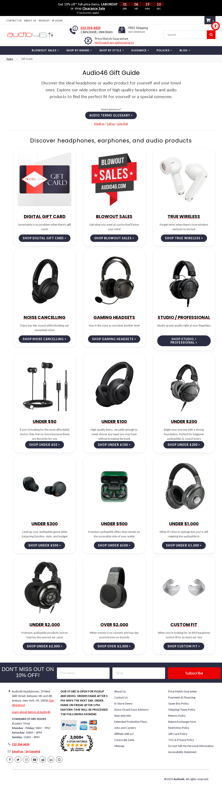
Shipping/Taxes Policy (181, 709)
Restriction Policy (178, 728)
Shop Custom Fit (183, 646)
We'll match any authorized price (114, 42)
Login (58, 20)
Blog (184, 50)
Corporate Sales (124, 740)
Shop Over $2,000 (113, 646)
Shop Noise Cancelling (43, 339)
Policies (163, 50)
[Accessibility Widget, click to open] (215, 26)
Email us (99, 124)
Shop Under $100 (113, 445)
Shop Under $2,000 (43, 646)
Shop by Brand (78, 50)
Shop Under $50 (43, 445)
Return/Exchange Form (182, 722)
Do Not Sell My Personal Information (191, 746)
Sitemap (119, 746)
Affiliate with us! (124, 734)
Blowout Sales (44, 50)
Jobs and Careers (125, 728)
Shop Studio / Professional (183, 340)
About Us (30, 20)
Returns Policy (177, 716)
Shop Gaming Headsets (113, 339)
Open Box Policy (178, 703)
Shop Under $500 (113, 545)
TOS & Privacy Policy (181, 740)
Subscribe (194, 673)
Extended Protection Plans (130, 722)
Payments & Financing (181, 697)
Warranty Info (122, 716)
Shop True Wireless (182, 238)
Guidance (139, 50)
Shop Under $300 (43, 545)
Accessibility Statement (182, 752)
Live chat (122, 124)
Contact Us (14, 20)
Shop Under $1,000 (182, 545)
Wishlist (44, 20)
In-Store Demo (123, 703)
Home (10, 58)
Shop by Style (110, 50)
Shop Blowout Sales (113, 238)
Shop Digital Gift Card (43, 238)
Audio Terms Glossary (109, 115)
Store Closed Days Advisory (131, 709)
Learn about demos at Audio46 (31, 712)
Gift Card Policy (177, 734)
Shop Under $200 (183, 445)
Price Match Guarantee (182, 691)
